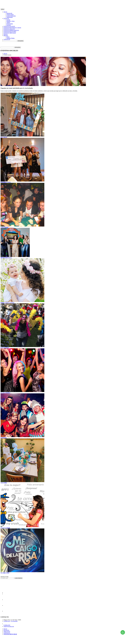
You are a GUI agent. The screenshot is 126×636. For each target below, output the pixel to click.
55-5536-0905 (14, 621)
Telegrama (5, 527)
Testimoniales (9, 17)
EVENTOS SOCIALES (9, 26)
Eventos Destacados (11, 15)
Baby (4, 137)
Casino (4, 227)
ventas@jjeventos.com (9, 626)
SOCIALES (6, 630)
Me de (5, 572)
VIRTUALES (7, 631)
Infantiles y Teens (10, 21)
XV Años (5, 392)
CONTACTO (7, 632)
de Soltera (6, 182)
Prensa (7, 36)
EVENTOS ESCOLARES (10, 31)
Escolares (8, 25)
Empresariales (9, 23)
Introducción (9, 13)
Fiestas (5, 347)
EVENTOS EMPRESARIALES (11, 30)
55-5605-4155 (7, 621)
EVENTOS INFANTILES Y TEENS (12, 27)
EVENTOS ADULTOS (9, 29)
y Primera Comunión (7, 302)
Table (4, 482)
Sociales (8, 19)
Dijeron (6, 257)
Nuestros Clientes (10, 38)
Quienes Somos (10, 14)
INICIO (5, 53)
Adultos (8, 22)
